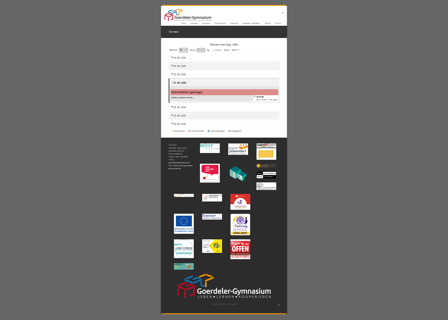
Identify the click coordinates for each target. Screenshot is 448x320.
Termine (268, 22)
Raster (174, 50)
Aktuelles (194, 22)
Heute (226, 50)
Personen (206, 22)
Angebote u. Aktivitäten (251, 22)
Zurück (218, 50)
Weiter (235, 50)
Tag (207, 50)
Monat (193, 50)
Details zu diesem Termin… (182, 97)
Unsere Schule (220, 22)
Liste (183, 50)
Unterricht (234, 22)
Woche (201, 50)
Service (278, 22)
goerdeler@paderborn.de (179, 163)
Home (183, 22)
